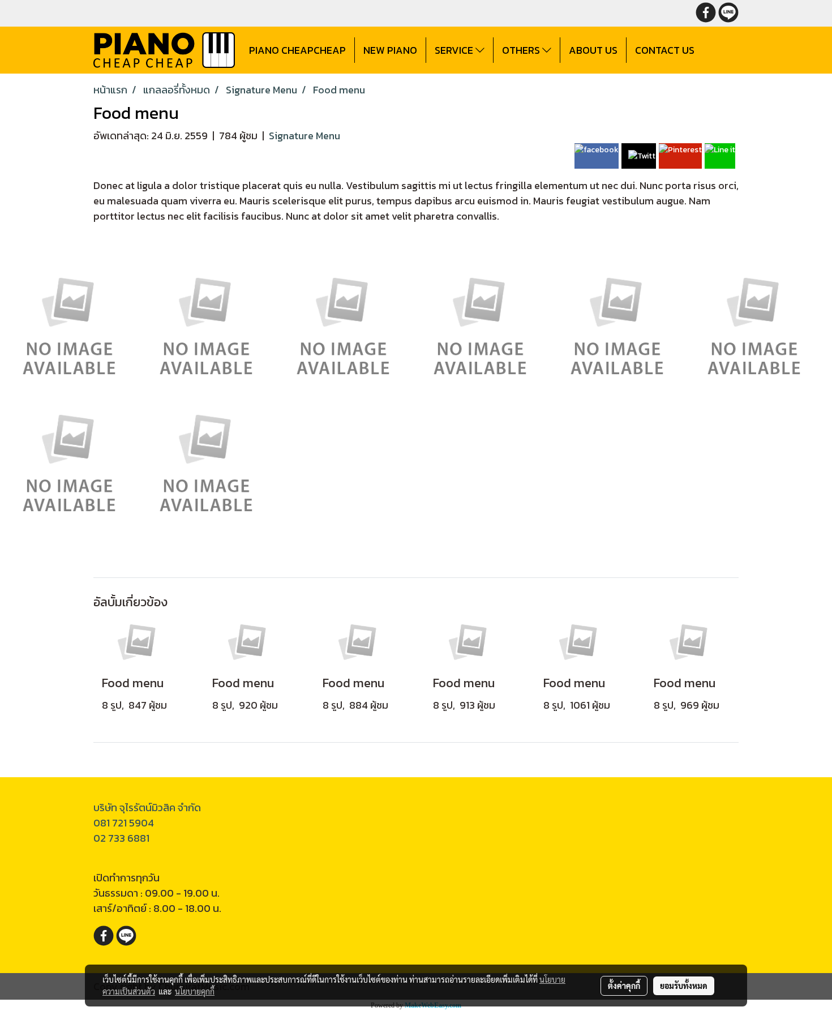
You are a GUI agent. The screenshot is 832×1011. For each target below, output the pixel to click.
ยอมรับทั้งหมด (683, 985)
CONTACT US (664, 50)
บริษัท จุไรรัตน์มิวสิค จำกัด (147, 807)
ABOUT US (593, 50)
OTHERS (522, 50)
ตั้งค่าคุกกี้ (624, 985)
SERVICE (455, 50)
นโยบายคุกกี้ (195, 991)
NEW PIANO (390, 50)
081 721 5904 (123, 822)
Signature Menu (304, 135)
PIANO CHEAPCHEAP (297, 50)
